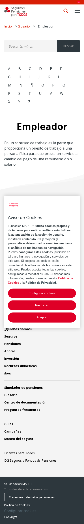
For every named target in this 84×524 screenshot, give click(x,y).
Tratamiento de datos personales (32, 497)
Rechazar (42, 305)
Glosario (24, 26)
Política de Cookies (17, 505)
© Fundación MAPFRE (18, 484)
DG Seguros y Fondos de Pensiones (30, 460)
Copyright (10, 517)
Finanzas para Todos (19, 453)
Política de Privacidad (41, 282)
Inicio (8, 26)
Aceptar (42, 317)
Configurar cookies (20, 511)
